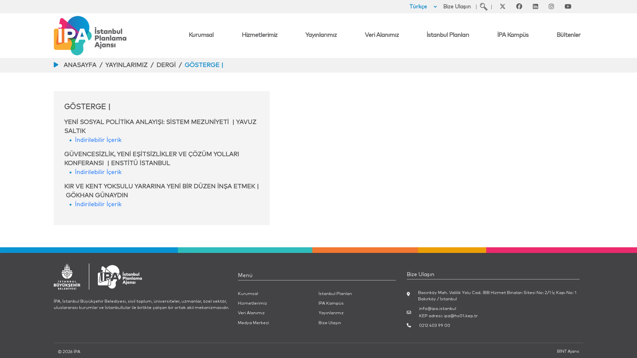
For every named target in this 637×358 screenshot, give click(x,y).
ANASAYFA (80, 65)
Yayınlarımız (321, 35)
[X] (503, 7)
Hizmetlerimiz (259, 35)
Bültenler (569, 35)
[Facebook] (519, 7)
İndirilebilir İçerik (98, 140)
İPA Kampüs (513, 35)
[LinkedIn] (535, 7)
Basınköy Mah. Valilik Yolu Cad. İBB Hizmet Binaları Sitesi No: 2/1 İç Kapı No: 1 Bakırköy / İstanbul (497, 296)
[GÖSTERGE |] (484, 7)
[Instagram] (551, 7)
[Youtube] (568, 7)
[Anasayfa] (120, 35)
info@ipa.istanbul (437, 309)
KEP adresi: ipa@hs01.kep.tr (448, 316)
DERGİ (166, 65)
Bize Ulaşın (457, 6)
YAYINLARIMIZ (127, 65)
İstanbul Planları (448, 35)
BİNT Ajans (568, 351)
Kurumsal (201, 35)
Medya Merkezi (253, 323)
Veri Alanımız (382, 35)
